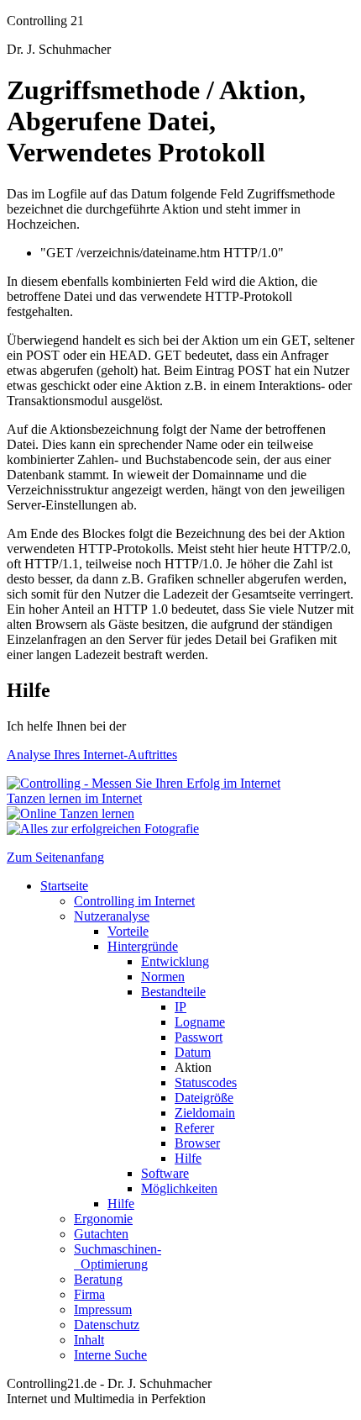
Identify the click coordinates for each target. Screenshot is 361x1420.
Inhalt (89, 1340)
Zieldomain (205, 1113)
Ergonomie (103, 1218)
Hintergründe (142, 946)
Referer (194, 1128)
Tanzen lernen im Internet (74, 798)
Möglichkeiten (179, 1188)
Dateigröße (204, 1097)
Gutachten (101, 1234)
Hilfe (188, 1158)
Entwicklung (175, 961)
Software (165, 1173)
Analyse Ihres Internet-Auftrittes (92, 754)
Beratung (98, 1279)
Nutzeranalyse (111, 916)
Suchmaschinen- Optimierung (117, 1256)
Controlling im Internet (134, 901)
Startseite (64, 886)
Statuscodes (206, 1082)
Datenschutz (106, 1324)
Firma (89, 1294)
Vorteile (128, 931)
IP (180, 1007)
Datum (193, 1052)
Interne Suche (110, 1355)
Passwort (198, 1037)
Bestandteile (173, 991)
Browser (197, 1143)
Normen (163, 976)
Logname (200, 1022)
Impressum (103, 1309)
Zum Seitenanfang (55, 857)
